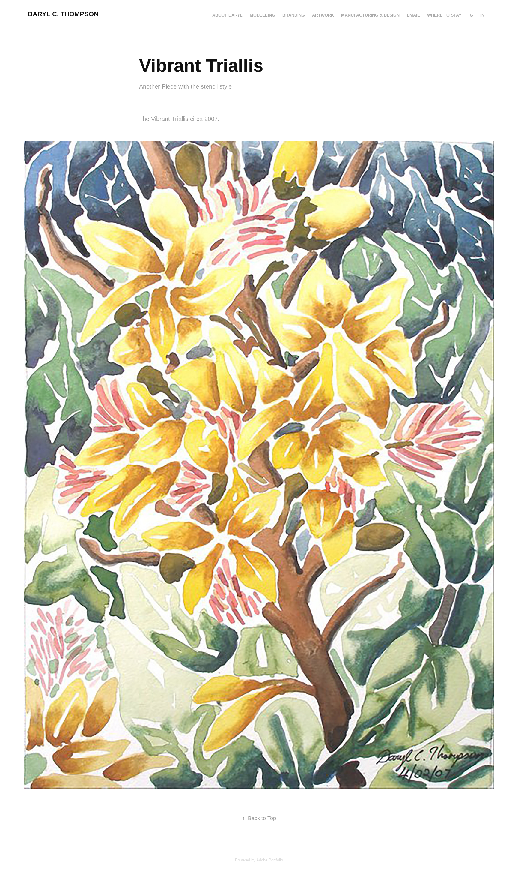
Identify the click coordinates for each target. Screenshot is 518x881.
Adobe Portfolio (269, 860)
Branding (293, 15)
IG (471, 15)
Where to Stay (444, 15)
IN (482, 15)
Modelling (262, 15)
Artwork (323, 15)
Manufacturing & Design (370, 15)
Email (413, 15)
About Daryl (227, 15)
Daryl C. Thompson (63, 14)
